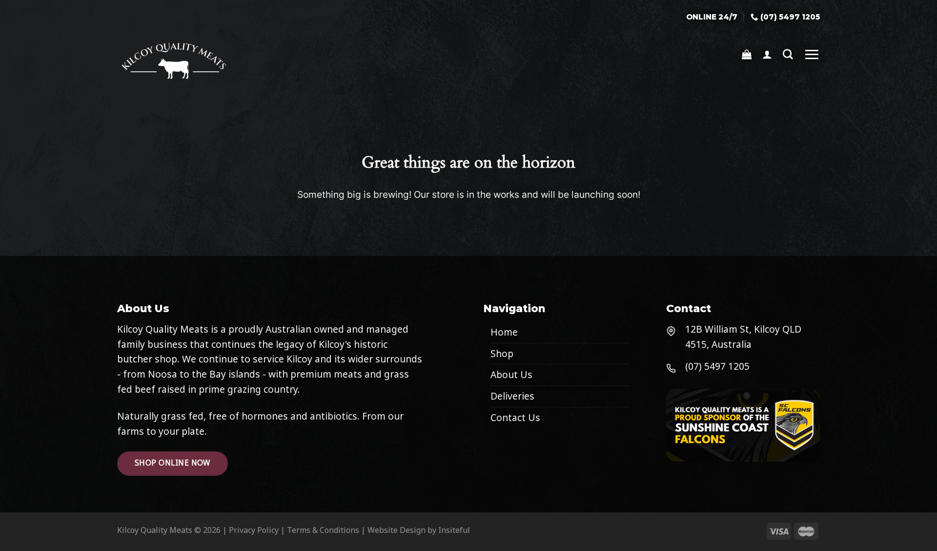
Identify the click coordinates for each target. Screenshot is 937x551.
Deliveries (512, 396)
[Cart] (747, 54)
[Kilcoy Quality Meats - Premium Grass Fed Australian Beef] (179, 60)
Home (504, 332)
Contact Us (515, 417)
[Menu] (812, 54)
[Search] (788, 54)
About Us (511, 374)
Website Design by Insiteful (418, 530)
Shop (501, 353)
